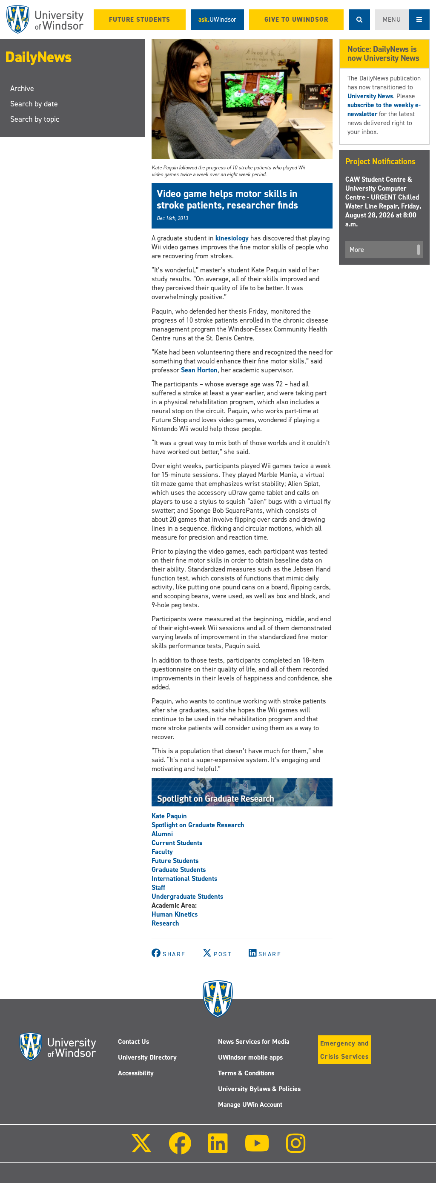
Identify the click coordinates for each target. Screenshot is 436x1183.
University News (370, 95)
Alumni (162, 833)
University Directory (147, 1057)
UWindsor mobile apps (250, 1057)
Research (165, 923)
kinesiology (232, 238)
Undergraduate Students (188, 896)
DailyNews (38, 57)
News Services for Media (254, 1041)
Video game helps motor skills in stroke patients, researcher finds (227, 199)
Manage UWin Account (250, 1104)
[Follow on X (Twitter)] (141, 1149)
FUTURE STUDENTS (139, 19)
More (357, 249)
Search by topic (34, 119)
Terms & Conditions (246, 1073)
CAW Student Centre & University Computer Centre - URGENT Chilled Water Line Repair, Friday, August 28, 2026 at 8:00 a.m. (383, 202)
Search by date (34, 104)
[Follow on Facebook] (180, 1149)
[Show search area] (359, 19)
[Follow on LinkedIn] (217, 1149)
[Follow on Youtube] (257, 1149)
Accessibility (136, 1073)
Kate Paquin (169, 816)
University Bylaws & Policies (259, 1088)
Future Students (175, 860)
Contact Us (133, 1041)
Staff (158, 887)
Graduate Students (179, 869)
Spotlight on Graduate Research (198, 824)
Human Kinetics (175, 914)
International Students (185, 878)
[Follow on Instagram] (295, 1149)
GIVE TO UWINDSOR (296, 19)
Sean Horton (199, 370)
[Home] (44, 19)
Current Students (177, 842)
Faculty (162, 851)
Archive (22, 88)
